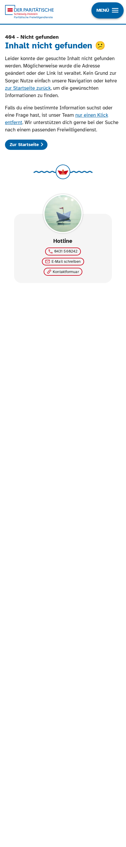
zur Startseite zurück (28, 88)
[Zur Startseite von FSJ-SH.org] (29, 12)
